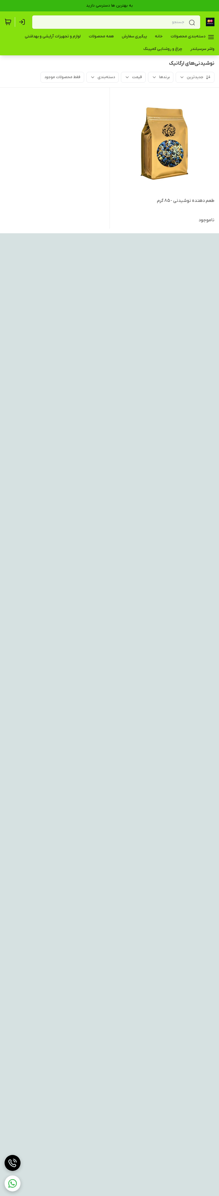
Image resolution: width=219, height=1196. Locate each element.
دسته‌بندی (106, 77)
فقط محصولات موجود (62, 77)
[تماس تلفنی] (13, 1163)
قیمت (137, 77)
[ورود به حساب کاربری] (23, 22)
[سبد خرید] (8, 22)
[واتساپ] (13, 1183)
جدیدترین (195, 77)
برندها (164, 77)
